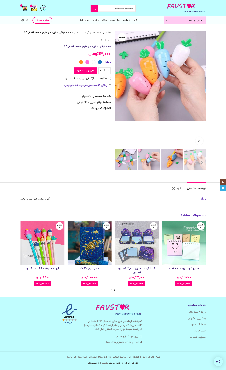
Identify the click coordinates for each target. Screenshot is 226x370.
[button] (202, 162)
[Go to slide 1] (114, 290)
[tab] (196, 187)
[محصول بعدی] (101, 40)
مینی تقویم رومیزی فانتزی (184, 268)
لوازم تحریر (96, 32)
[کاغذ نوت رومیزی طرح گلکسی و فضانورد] (137, 243)
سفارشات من (198, 324)
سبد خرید (200, 331)
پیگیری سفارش (42, 20)
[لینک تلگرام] (23, 20)
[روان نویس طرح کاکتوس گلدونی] (42, 243)
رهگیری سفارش (197, 318)
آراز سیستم (94, 363)
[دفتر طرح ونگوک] (90, 243)
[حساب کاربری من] (43, 8)
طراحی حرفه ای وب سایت (123, 363)
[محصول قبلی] (109, 40)
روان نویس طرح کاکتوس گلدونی (42, 268)
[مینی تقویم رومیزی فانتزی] (184, 243)
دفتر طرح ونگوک (89, 268)
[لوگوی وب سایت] (186, 8)
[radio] (100, 62)
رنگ (108, 62)
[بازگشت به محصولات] (105, 40)
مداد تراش (80, 32)
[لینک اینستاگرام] (27, 20)
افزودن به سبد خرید (85, 70)
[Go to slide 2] (111, 290)
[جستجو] (94, 8)
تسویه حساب (198, 337)
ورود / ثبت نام (197, 312)
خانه (108, 32)
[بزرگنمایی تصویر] (199, 141)
